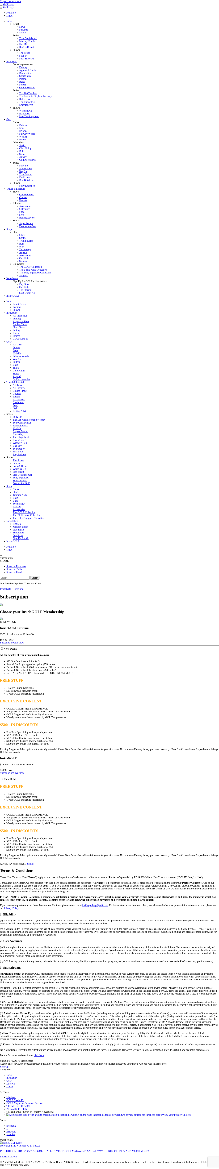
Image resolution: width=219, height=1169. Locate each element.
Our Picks (24, 258)
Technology (25, 249)
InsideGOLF (12, 295)
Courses (23, 197)
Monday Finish (27, 41)
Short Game (25, 76)
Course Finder (26, 194)
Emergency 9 (26, 104)
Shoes (22, 154)
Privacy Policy (11, 908)
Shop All (23, 261)
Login (9, 15)
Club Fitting (25, 148)
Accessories (25, 206)
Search (35, 578)
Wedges (23, 136)
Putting (22, 78)
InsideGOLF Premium (11, 589)
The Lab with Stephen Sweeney (35, 96)
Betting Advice (26, 217)
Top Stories (25, 290)
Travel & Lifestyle (15, 188)
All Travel (18, 385)
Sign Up (4, 1066)
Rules (22, 81)
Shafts (22, 145)
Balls (21, 151)
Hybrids (23, 130)
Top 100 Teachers (28, 93)
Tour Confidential (28, 38)
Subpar (22, 55)
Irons (21, 128)
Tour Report (25, 174)
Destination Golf (27, 226)
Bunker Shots (26, 73)
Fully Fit (23, 165)
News (9, 21)
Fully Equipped (27, 185)
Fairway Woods (27, 133)
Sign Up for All (27, 292)
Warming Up (25, 110)
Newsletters (12, 278)
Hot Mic (23, 44)
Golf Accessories (27, 159)
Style (21, 214)
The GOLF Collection (30, 266)
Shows (22, 32)
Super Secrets (26, 223)
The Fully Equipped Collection (35, 272)
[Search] (1, 555)
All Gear (17, 344)
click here (39, 1055)
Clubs (22, 235)
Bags (21, 246)
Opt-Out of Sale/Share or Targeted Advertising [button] (30, 1112)
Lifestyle (10, 1083)
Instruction (11, 61)
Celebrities (24, 209)
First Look (24, 177)
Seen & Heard (26, 58)
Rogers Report (26, 47)
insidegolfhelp (95, 905)
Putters (22, 139)
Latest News (19, 304)
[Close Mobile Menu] (1, 8)
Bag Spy (23, 171)
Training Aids (26, 240)
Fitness (22, 84)
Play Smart (24, 113)
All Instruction (20, 315)
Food (22, 211)
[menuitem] (116, 28)
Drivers (23, 125)
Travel (9, 1086)
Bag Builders (26, 180)
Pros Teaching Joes (29, 116)
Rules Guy (24, 99)
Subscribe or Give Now (12, 642)
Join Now (11, 12)
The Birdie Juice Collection (33, 269)
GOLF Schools (27, 87)
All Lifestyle (19, 388)
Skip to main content (10, 1)
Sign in (30, 863)
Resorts (23, 200)
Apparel (23, 157)
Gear (8, 119)
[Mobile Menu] (1, 5)
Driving (23, 67)
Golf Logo (8, 4)
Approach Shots (27, 70)
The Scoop (24, 52)
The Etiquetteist (27, 102)
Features (23, 29)
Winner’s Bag (26, 168)
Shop (9, 229)
